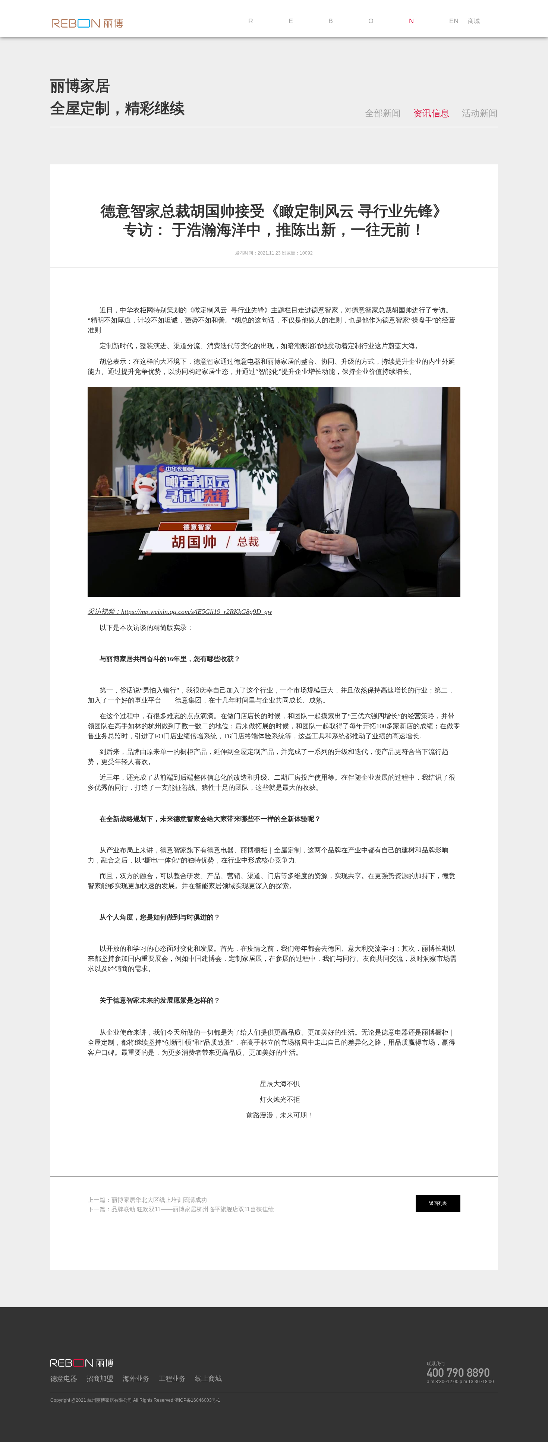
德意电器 (63, 1378)
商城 (474, 21)
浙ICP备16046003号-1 (197, 1400)
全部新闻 (383, 113)
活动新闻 (480, 113)
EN (454, 21)
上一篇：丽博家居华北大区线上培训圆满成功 (147, 1200)
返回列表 (438, 1203)
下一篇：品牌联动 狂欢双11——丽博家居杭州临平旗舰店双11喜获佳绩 (181, 1209)
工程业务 (172, 1378)
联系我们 (436, 1363)
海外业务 (136, 1378)
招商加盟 (99, 1378)
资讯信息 (431, 113)
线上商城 (208, 1378)
